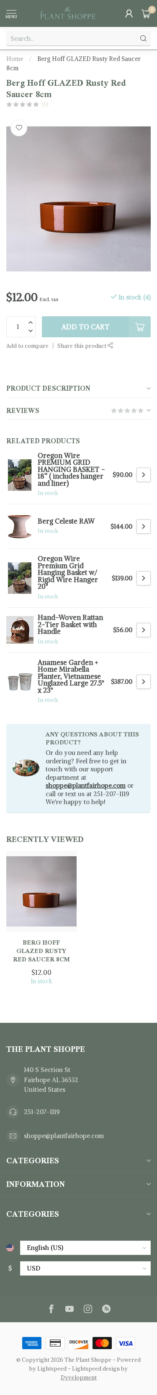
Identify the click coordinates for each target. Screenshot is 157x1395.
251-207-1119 (42, 1112)
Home (14, 59)
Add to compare (27, 345)
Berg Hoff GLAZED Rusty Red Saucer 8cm (41, 950)
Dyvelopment (79, 1377)
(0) (45, 104)
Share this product (82, 345)
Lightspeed (52, 1368)
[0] (146, 13)
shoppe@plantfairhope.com (86, 785)
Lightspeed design (96, 1368)
